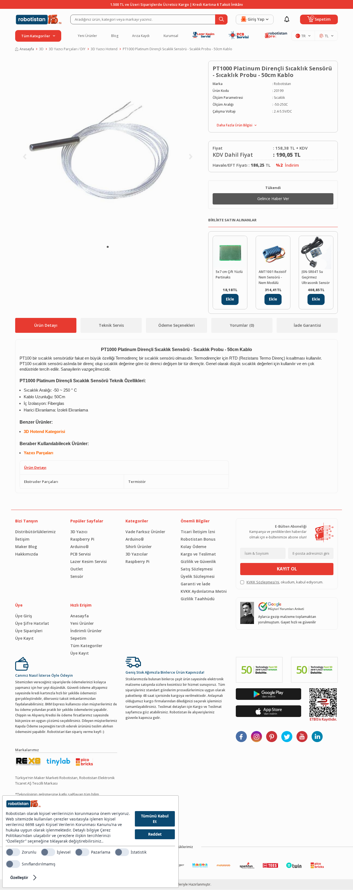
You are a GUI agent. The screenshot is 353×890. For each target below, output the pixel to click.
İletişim (22, 539)
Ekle (230, 299)
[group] (107, 150)
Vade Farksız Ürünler (145, 531)
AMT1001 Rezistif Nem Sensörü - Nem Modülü (272, 277)
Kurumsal (171, 36)
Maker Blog (26, 546)
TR (303, 35)
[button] (108, 247)
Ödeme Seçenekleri (176, 325)
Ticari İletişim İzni (198, 531)
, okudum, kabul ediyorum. (285, 582)
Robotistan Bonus (198, 539)
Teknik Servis (111, 325)
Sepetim (78, 638)
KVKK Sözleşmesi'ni (263, 582)
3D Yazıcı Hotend (104, 49)
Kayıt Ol (287, 569)
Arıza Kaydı (140, 36)
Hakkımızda (26, 554)
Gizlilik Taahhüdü (198, 598)
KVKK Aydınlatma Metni (204, 591)
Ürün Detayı (45, 325)
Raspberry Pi (82, 539)
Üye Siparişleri (28, 630)
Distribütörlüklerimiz (35, 531)
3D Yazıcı (78, 531)
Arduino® (79, 546)
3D (41, 49)
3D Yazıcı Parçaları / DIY (67, 49)
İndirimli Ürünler (86, 630)
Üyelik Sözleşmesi (198, 576)
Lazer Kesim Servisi (88, 561)
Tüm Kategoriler (86, 645)
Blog (114, 36)
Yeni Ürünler (87, 36)
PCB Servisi (80, 554)
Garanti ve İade (195, 583)
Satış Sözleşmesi (197, 569)
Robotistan (282, 83)
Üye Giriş (23, 615)
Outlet (76, 569)
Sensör (76, 576)
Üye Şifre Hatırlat (32, 623)
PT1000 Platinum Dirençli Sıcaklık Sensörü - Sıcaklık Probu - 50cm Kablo (177, 49)
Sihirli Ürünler (138, 546)
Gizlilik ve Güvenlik (198, 561)
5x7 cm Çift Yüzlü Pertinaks (229, 274)
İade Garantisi (307, 325)
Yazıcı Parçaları (38, 453)
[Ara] (221, 19)
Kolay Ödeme (193, 546)
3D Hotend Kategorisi (44, 431)
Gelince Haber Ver (273, 198)
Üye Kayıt (24, 638)
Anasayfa (27, 49)
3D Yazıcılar (136, 554)
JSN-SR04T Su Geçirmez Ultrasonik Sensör (316, 277)
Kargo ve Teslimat (198, 554)
